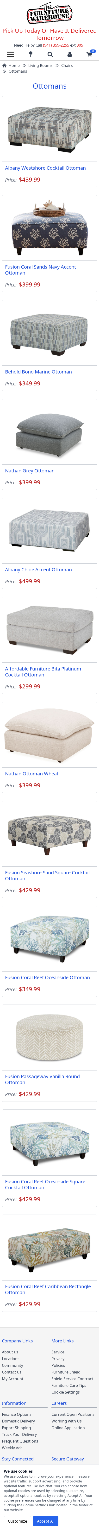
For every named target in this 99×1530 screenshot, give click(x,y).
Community (12, 1365)
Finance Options (16, 1414)
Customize (17, 1521)
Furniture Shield (65, 1372)
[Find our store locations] (31, 54)
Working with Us (66, 1421)
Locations (10, 1358)
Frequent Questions (20, 1441)
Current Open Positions (72, 1414)
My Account (12, 1378)
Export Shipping (16, 1427)
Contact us (11, 1372)
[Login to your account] (70, 54)
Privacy (57, 1358)
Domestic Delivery (18, 1421)
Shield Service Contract (72, 1378)
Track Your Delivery (19, 1434)
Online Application (68, 1427)
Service (57, 1352)
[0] (89, 54)
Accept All (46, 1521)
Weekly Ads (12, 1447)
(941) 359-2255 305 (63, 45)
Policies (58, 1365)
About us (10, 1352)
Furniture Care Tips (68, 1385)
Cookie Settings (65, 1392)
